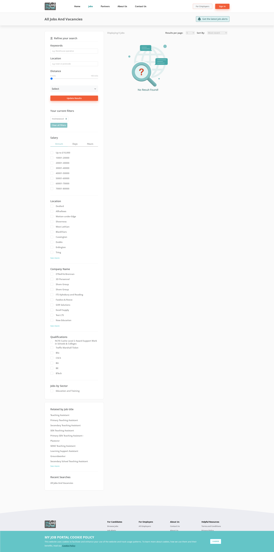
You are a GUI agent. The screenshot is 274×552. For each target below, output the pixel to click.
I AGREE (215, 541)
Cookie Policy (68, 545)
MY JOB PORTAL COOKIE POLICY (69, 537)
